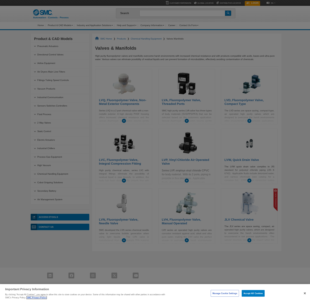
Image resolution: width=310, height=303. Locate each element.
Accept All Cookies (253, 293)
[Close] (304, 293)
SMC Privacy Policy (36, 297)
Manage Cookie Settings (224, 293)
